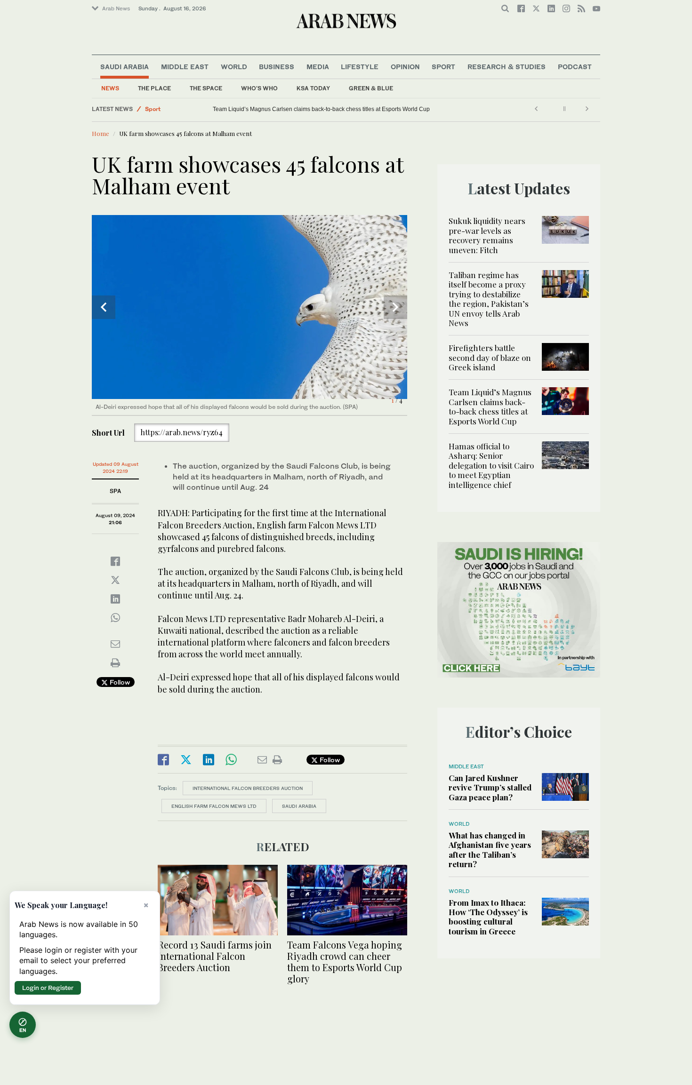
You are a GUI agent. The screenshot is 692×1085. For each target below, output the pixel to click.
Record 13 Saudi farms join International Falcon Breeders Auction (215, 955)
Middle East (185, 67)
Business (276, 67)
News (110, 88)
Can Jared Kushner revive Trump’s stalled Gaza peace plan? (490, 787)
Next (395, 307)
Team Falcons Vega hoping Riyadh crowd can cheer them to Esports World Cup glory (344, 961)
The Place (154, 88)
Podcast (575, 67)
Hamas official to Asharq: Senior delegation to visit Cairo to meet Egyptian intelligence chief (255, 109)
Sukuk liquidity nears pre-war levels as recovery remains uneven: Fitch (487, 235)
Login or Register (47, 987)
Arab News (116, 8)
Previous (103, 307)
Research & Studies (506, 67)
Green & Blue (371, 88)
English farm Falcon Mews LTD (214, 806)
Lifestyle (359, 67)
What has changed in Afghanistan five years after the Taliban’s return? (490, 849)
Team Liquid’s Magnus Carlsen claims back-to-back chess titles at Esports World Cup (490, 406)
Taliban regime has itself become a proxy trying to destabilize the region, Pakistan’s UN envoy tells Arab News (489, 299)
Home (100, 133)
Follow (119, 682)
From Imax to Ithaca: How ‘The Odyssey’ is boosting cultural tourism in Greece (488, 916)
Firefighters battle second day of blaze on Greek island (490, 357)
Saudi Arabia (124, 67)
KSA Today (313, 88)
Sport (443, 67)
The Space (206, 88)
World (234, 67)
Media (317, 67)
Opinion (405, 67)
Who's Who (259, 88)
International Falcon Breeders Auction (248, 788)
